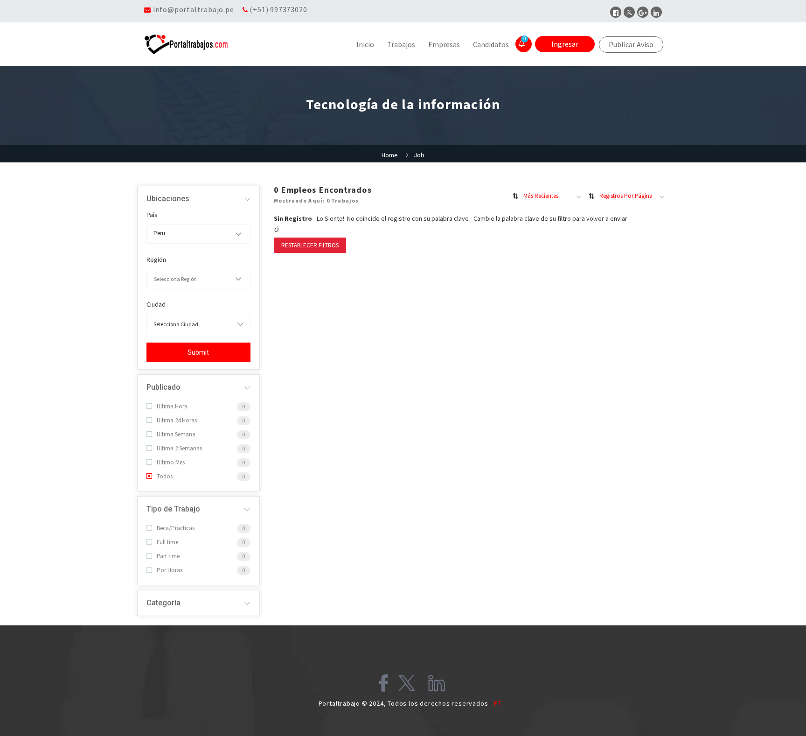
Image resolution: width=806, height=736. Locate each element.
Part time (168, 556)
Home (390, 155)
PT (498, 703)
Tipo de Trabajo (173, 509)
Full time (167, 542)
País (152, 214)
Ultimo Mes (171, 462)
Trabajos (401, 44)
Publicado (163, 387)
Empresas (444, 44)
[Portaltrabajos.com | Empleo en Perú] (209, 44)
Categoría (163, 602)
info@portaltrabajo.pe (193, 9)
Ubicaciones (167, 198)
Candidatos (491, 44)
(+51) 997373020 (278, 9)
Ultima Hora (172, 406)
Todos (165, 476)
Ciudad (156, 304)
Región (156, 259)
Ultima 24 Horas (177, 420)
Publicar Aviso (631, 44)
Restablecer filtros (310, 245)
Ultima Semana (176, 434)
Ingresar (564, 44)
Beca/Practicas (176, 528)
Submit (198, 352)
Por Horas (169, 570)
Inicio (365, 44)
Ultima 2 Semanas (179, 448)
